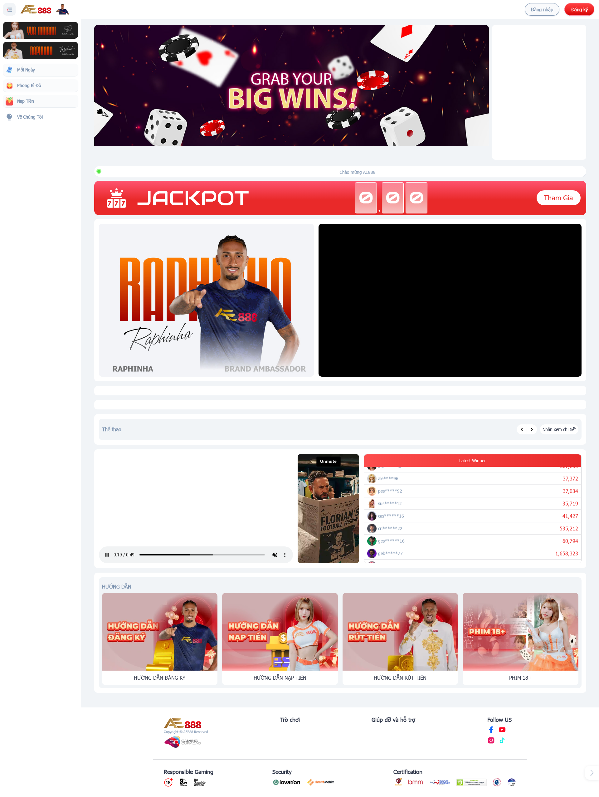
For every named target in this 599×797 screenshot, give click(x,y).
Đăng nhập (542, 9)
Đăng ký (579, 9)
